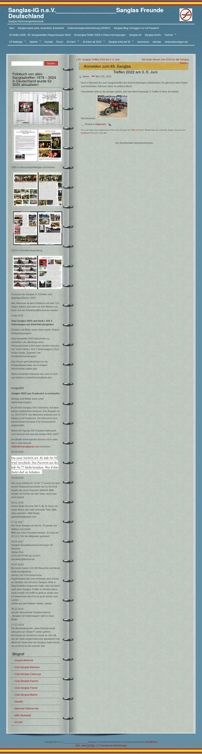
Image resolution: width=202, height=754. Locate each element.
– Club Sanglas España (25, 680)
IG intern (70, 41)
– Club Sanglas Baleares (26, 667)
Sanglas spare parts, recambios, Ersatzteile (41, 27)
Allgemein (100, 124)
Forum (59, 41)
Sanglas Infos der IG (118, 41)
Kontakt (49, 41)
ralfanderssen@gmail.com (25, 446)
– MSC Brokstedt (22, 715)
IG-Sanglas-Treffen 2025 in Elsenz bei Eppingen (100, 34)
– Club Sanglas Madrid (25, 694)
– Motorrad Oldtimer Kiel (26, 708)
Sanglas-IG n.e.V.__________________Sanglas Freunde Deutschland (86, 13)
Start (11, 27)
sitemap (157, 41)
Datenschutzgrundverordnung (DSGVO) (89, 27)
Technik (168, 35)
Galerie (32, 41)
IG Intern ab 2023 (91, 41)
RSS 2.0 (135, 130)
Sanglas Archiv (153, 34)
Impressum (143, 41)
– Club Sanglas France (25, 687)
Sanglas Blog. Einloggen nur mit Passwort (136, 27)
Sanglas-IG (135, 34)
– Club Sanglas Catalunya (27, 674)
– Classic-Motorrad (23, 660)
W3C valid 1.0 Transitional (93, 745)
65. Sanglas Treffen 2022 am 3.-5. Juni (99, 59)
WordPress (151, 742)
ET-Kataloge (14, 41)
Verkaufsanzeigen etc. (176, 41)
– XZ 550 (17, 722)
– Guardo (18, 701)
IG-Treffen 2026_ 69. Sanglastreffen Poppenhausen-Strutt (40, 34)
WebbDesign (120, 745)
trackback (85, 133)
